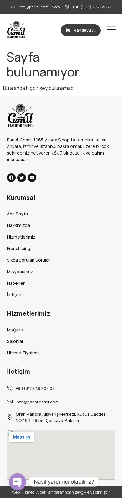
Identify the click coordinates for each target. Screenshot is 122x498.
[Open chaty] (17, 481)
